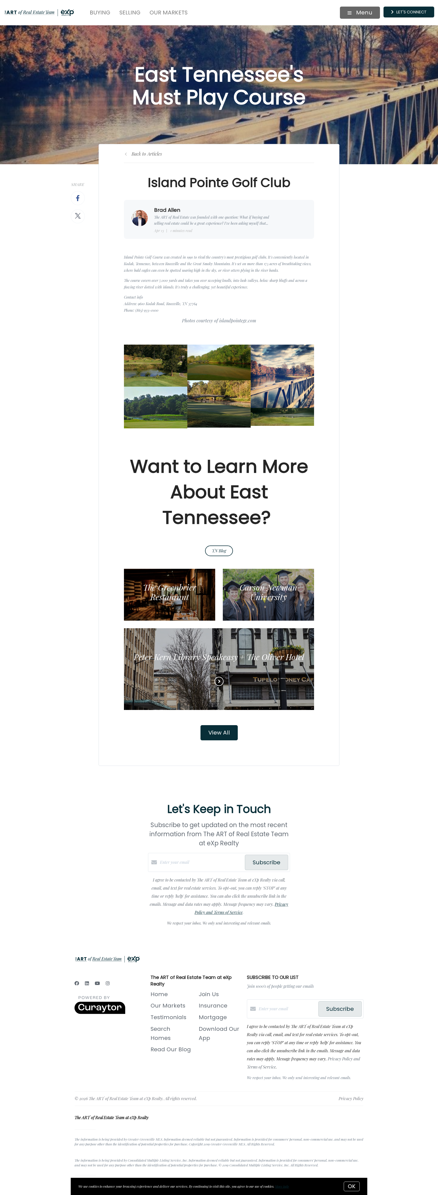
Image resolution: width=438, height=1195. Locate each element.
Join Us (209, 994)
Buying (100, 12)
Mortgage (213, 1017)
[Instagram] (108, 983)
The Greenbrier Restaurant (169, 592)
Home (159, 994)
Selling (129, 12)
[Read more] (219, 681)
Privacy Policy (351, 1098)
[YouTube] (97, 983)
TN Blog (219, 550)
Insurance (213, 1006)
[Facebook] (77, 983)
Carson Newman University (268, 592)
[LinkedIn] (87, 983)
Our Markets (169, 12)
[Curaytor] (100, 1012)
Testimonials (168, 1017)
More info (282, 1186)
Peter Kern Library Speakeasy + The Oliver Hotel (219, 656)
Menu (363, 12)
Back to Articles (147, 154)
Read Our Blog (171, 1049)
